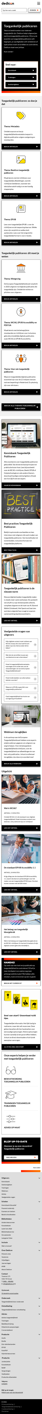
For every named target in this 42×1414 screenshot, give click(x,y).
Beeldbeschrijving (7, 1324)
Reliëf (3, 1368)
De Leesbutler (6, 1235)
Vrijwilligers (5, 1260)
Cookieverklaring (7, 1409)
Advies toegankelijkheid (10, 1317)
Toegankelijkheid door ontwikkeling (13, 1310)
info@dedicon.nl (8, 1284)
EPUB (4, 1347)
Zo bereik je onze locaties (10, 1293)
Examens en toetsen (8, 1211)
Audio (4, 1338)
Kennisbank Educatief (9, 1205)
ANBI (3, 1266)
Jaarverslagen (6, 1263)
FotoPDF (5, 1350)
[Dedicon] (8, 3)
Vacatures (5, 1257)
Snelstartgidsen (13, 84)
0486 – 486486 (8, 1281)
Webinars (5, 1191)
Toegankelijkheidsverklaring (11, 1406)
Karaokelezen (6, 1225)
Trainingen (11, 77)
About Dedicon (7, 1269)
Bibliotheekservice (8, 1232)
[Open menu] (38, 3)
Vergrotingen (6, 1371)
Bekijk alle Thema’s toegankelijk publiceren (20, 407)
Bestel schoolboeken (8, 1214)
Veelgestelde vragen (8, 1197)
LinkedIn (4, 1384)
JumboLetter (6, 1361)
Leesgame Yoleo (7, 1238)
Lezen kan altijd (7, 1229)
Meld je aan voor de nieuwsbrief (12, 1392)
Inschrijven (11, 1157)
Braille (4, 1341)
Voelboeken (6, 1374)
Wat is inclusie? (7, 1246)
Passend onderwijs (8, 1208)
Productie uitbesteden (9, 1377)
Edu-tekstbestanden (8, 1344)
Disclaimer (5, 1411)
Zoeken (33, 10)
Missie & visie (6, 1254)
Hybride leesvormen (8, 1353)
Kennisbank (12, 70)
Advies (4, 1194)
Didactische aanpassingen (10, 1327)
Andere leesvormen (8, 1222)
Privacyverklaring (7, 1404)
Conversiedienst (7, 1330)
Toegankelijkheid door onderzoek (13, 1302)
